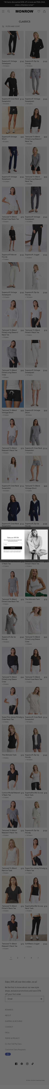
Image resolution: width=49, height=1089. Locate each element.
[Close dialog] (46, 531)
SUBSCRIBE (13, 547)
